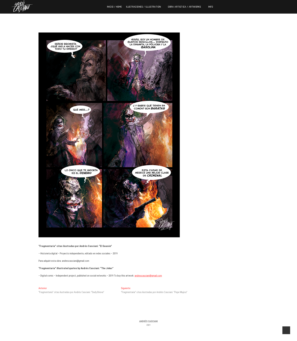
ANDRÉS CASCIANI (148, 321)
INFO (210, 7)
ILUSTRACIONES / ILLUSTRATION (143, 7)
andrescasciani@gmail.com (148, 275)
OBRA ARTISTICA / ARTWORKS (184, 7)
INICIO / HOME (114, 7)
